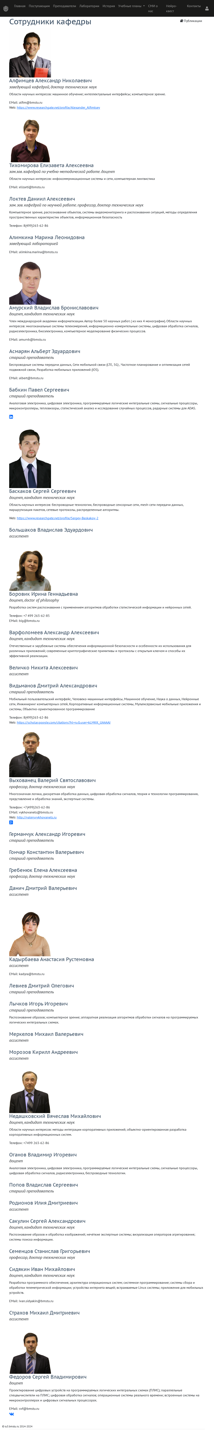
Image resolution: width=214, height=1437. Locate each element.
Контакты (194, 6)
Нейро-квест (171, 8)
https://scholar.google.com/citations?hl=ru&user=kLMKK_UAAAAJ (64, 722)
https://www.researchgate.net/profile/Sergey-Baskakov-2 (57, 518)
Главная (19, 6)
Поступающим (39, 6)
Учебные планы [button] (130, 6)
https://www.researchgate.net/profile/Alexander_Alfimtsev (58, 107)
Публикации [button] (193, 21)
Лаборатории (89, 6)
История (109, 6)
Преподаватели (64, 6)
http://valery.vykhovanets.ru (37, 817)
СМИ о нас (153, 8)
